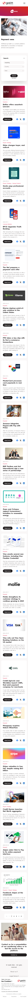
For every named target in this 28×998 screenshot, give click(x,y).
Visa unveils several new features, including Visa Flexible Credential (13, 556)
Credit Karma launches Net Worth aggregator (12, 810)
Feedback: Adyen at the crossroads (13, 894)
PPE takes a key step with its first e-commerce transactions (14, 340)
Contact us (14, 955)
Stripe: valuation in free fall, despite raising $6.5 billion (13, 768)
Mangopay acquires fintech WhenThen (11, 726)
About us (13, 972)
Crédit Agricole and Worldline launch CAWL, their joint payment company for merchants (13, 684)
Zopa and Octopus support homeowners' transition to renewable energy (12, 512)
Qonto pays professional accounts (13, 187)
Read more (8, 119)
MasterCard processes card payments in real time (12, 383)
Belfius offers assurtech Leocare (13, 105)
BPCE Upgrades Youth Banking (12, 228)
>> (21, 916)
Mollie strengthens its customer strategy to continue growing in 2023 (13, 599)
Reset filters (14, 78)
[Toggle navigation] (24, 3)
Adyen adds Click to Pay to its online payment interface (13, 852)
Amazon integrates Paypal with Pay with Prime (11, 425)
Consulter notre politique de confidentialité (9, 991)
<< (6, 916)
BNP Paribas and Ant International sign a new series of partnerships (13, 468)
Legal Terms (13, 976)
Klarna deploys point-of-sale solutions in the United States (13, 310)
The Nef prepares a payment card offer (11, 268)
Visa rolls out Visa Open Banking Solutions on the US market (13, 640)
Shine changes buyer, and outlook (14, 146)
